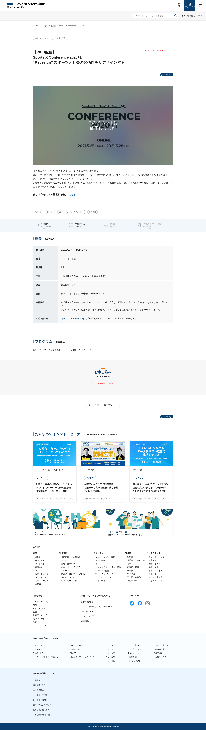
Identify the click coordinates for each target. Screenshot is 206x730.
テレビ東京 (110, 649)
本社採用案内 (38, 690)
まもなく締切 (39, 608)
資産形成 (153, 560)
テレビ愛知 (110, 657)
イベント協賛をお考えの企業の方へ (97, 606)
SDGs (63, 560)
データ (161, 499)
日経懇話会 (158, 653)
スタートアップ (42, 574)
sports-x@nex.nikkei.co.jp (73, 318)
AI (38, 499)
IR (36, 570)
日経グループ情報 (40, 695)
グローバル (66, 570)
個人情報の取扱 (39, 685)
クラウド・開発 (102, 570)
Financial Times (76, 649)
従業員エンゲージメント (93, 499)
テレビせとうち (134, 649)
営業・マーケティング (43, 38)
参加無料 (92, 212)
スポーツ (38, 212)
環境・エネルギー (69, 564)
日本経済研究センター (162, 645)
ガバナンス (110, 499)
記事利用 (36, 680)
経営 (140, 499)
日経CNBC (132, 657)
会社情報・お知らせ (41, 700)
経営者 (38, 557)
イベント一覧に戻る (103, 405)
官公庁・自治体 (134, 577)
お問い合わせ (87, 602)
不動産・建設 (133, 567)
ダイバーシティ (68, 577)
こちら (72, 194)
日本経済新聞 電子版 (41, 715)
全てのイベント (40, 625)
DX (60, 212)
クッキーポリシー (89, 616)
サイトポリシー (88, 611)
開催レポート (39, 618)
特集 (35, 622)
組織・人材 (40, 560)
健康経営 (39, 567)
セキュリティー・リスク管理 (108, 567)
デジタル (50, 212)
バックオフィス (42, 577)
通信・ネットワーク (104, 574)
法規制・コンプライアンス (73, 574)
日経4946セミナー (40, 649)
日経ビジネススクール (42, 645)
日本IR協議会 (158, 649)
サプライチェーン (103, 577)
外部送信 (85, 621)
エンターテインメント (75, 212)
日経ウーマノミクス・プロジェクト (47, 657)
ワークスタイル (42, 564)
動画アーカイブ (40, 615)
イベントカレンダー (42, 602)
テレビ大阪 (110, 653)
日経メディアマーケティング (82, 657)
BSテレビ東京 (134, 653)
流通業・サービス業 (136, 560)
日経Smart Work (76, 645)
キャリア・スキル (156, 557)
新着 (35, 612)
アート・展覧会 (155, 577)
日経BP (73, 653)
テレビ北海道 (111, 661)
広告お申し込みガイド (42, 705)
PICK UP (37, 605)
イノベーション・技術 (105, 557)
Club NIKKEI (38, 653)
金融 (129, 564)
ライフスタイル (155, 570)
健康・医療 (61, 38)
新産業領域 (132, 580)
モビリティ (100, 580)
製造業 (130, 557)
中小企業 (131, 574)
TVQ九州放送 (133, 645)
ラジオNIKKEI (134, 661)
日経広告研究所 (159, 657)
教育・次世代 (154, 564)
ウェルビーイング (69, 580)
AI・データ (100, 560)
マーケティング (66, 499)
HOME (36, 26)
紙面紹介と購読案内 (41, 710)
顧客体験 (39, 584)
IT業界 (130, 570)
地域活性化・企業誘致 (71, 557)
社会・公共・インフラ (71, 567)
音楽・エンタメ (155, 580)
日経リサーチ (111, 645)
